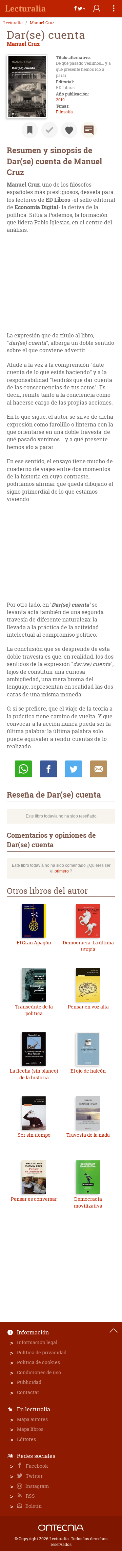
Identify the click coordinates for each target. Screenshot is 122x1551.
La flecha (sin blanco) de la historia (34, 1074)
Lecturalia (13, 23)
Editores (26, 1439)
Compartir (48, 768)
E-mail (98, 768)
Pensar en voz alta (88, 1006)
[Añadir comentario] (89, 130)
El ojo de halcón (88, 1071)
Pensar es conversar (34, 1199)
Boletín (33, 1506)
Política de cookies (38, 1362)
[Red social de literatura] (25, 8)
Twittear (73, 768)
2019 (60, 100)
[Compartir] (79, 8)
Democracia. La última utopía (88, 945)
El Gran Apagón (34, 942)
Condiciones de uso (39, 1372)
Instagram (36, 1486)
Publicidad (29, 1382)
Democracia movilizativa (88, 1202)
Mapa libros (30, 1429)
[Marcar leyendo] (30, 130)
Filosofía (64, 112)
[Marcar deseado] (69, 130)
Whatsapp (23, 768)
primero (62, 871)
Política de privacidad (41, 1352)
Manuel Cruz (42, 23)
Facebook (36, 1466)
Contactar (28, 1392)
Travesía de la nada (88, 1135)
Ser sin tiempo (34, 1135)
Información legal (37, 1342)
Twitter (34, 1476)
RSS (30, 1496)
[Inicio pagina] (113, 1330)
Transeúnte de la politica (34, 1010)
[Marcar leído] (49, 130)
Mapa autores (32, 1419)
